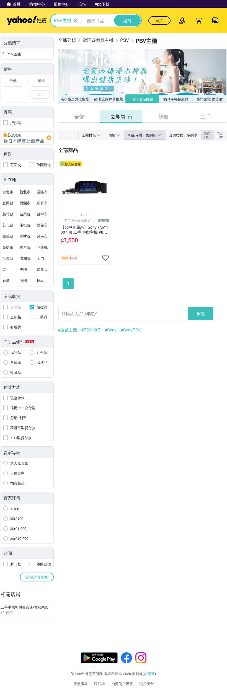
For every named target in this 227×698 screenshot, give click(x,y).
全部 (79, 116)
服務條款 (80, 683)
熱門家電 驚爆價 (209, 99)
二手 (205, 116)
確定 (40, 94)
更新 (151, 673)
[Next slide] (107, 187)
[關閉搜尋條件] (76, 20)
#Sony (111, 330)
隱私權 (99, 683)
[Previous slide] (62, 187)
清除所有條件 (37, 576)
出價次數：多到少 (183, 135)
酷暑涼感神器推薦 (108, 99)
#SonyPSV (131, 330)
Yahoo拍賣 (27, 20)
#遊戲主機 (67, 330)
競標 (163, 116)
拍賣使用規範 (122, 683)
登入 (159, 20)
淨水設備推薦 (142, 99)
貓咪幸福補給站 (176, 99)
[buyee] (27, 138)
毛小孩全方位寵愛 (74, 99)
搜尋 (201, 313)
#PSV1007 (90, 330)
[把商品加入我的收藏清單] (105, 257)
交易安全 (146, 683)
